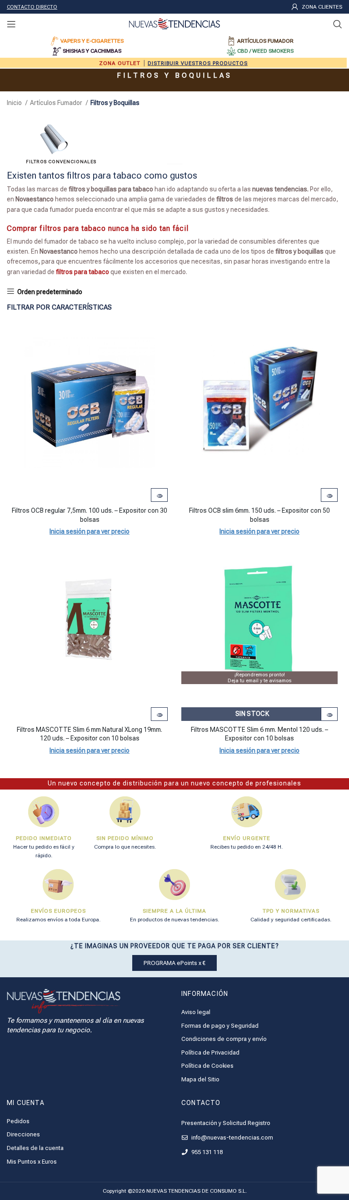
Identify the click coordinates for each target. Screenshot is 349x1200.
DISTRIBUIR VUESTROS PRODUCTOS (198, 63)
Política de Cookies (207, 1065)
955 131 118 (206, 1152)
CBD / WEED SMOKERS (265, 51)
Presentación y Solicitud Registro (225, 1123)
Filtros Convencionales (61, 161)
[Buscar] (338, 24)
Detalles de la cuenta (35, 1148)
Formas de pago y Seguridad (220, 1025)
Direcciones (23, 1134)
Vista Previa (159, 496)
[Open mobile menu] (11, 24)
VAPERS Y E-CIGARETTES (92, 41)
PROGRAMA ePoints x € (174, 963)
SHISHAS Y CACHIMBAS (92, 51)
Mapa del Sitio (200, 1079)
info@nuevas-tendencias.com (231, 1137)
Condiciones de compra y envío (224, 1038)
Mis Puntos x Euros (32, 1161)
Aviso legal (195, 1012)
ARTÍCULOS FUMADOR (265, 41)
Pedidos (18, 1121)
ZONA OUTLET (119, 63)
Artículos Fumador (57, 102)
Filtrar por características (59, 307)
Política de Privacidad (210, 1052)
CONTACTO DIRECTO (32, 7)
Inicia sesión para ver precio (90, 531)
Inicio (15, 102)
